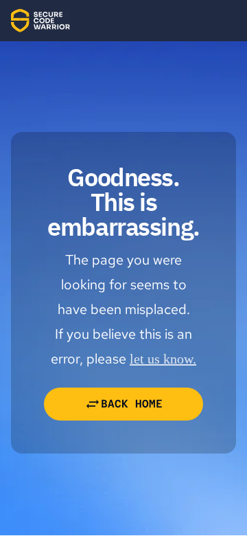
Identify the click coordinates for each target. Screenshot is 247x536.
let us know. (163, 358)
